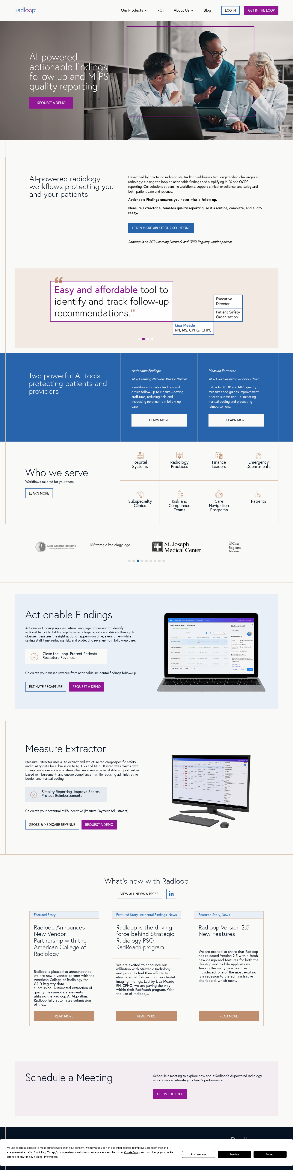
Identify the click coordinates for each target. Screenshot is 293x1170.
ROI (160, 10)
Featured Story (45, 915)
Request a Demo (51, 103)
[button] (139, 339)
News (173, 915)
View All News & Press (139, 894)
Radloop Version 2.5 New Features (224, 931)
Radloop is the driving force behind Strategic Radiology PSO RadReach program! (145, 937)
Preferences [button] (51, 1156)
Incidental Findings (153, 915)
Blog (207, 10)
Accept (270, 1154)
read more (64, 1016)
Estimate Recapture (46, 686)
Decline (234, 1154)
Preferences (199, 1154)
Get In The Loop (170, 1094)
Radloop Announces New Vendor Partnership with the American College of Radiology (60, 940)
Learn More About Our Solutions (161, 228)
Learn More (159, 420)
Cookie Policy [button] (131, 1152)
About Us (181, 10)
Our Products (132, 10)
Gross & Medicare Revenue (52, 824)
